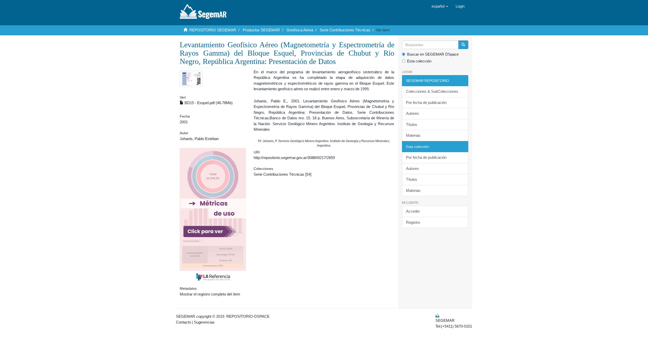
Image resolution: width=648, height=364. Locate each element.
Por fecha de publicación (426, 102)
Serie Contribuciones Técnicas (345, 30)
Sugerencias (204, 322)
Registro (413, 222)
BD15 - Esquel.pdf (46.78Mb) (208, 103)
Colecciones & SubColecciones (432, 91)
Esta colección (419, 61)
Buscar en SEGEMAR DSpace (433, 54)
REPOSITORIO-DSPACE (248, 316)
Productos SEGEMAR (261, 30)
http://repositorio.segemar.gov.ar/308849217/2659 (294, 157)
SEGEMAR (185, 316)
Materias (413, 135)
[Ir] (463, 44)
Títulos (411, 124)
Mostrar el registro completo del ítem (210, 294)
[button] (440, 6)
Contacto (183, 322)
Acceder (413, 211)
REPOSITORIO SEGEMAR (212, 30)
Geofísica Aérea (300, 30)
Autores (412, 113)
